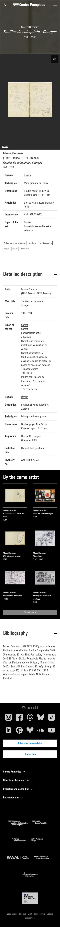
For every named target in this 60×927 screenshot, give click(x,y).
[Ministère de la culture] (30, 898)
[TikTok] (51, 718)
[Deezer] (30, 731)
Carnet (24, 324)
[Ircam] (42, 824)
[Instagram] (8, 718)
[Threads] (30, 718)
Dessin (27, 175)
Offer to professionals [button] (14, 780)
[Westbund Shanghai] (43, 859)
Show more (30, 612)
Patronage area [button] (11, 797)
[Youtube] (51, 731)
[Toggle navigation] (55, 4)
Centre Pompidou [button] (12, 771)
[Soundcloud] (40, 731)
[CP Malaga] (39, 842)
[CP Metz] (21, 842)
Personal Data (40, 914)
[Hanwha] (30, 877)
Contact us (30, 754)
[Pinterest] (19, 731)
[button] (30, 274)
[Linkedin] (8, 731)
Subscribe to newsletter (30, 743)
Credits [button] (5, 146)
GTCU (30, 914)
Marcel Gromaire (13, 153)
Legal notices (12, 914)
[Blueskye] (40, 718)
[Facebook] (19, 718)
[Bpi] (20, 824)
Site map (23, 914)
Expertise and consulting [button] (16, 788)
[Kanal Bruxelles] (20, 859)
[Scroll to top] (53, 920)
